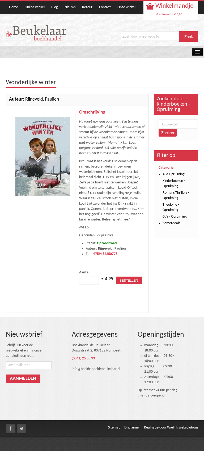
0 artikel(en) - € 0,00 (169, 14)
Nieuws (70, 7)
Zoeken (167, 132)
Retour (87, 7)
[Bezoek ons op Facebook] (10, 428)
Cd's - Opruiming (175, 217)
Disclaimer (132, 428)
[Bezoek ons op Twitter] (21, 428)
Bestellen (129, 280)
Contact (105, 7)
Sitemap (114, 428)
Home (13, 7)
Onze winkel (126, 7)
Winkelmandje (173, 6)
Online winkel (35, 7)
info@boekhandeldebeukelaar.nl (96, 369)
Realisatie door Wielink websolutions (171, 428)
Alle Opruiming (174, 174)
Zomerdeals (171, 223)
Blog (54, 7)
